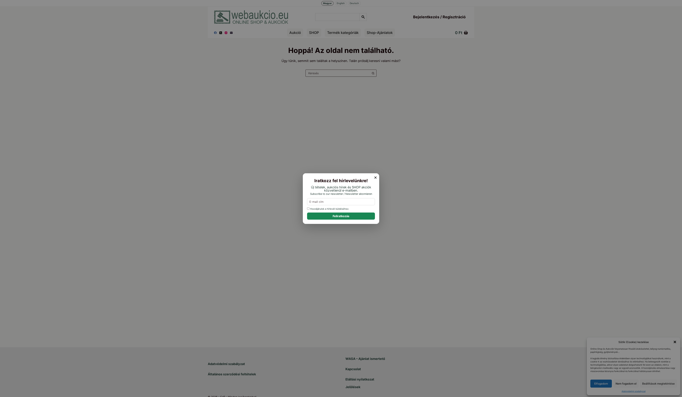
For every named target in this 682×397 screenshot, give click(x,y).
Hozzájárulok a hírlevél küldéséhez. (329, 208)
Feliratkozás (341, 216)
